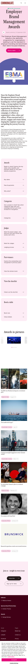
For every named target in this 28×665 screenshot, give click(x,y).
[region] (14, 653)
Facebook (3, 638)
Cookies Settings (14, 663)
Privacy (17, 638)
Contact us (17, 634)
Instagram (3, 631)
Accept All (13, 659)
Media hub (17, 631)
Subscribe (12, 578)
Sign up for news (12, 583)
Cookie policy (10, 656)
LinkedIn (3, 634)
